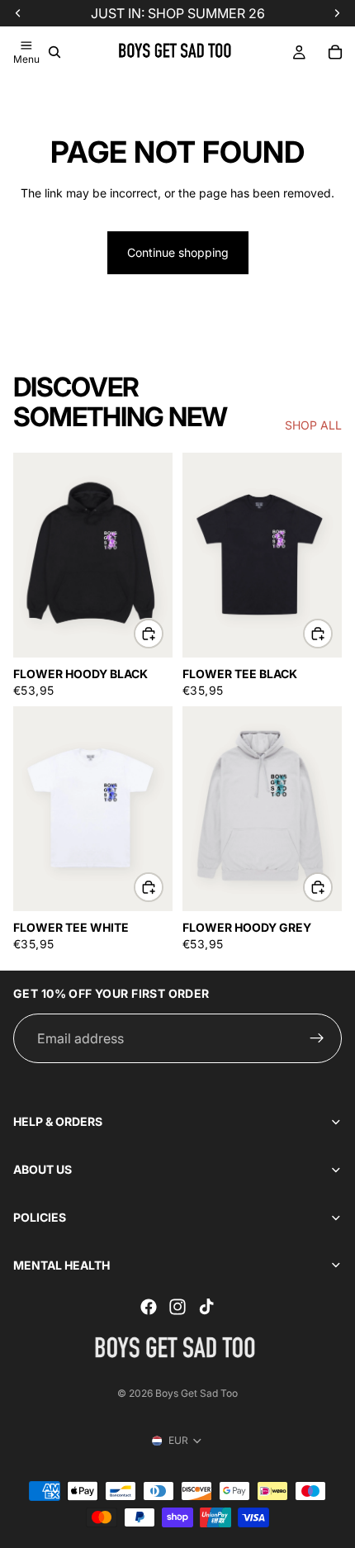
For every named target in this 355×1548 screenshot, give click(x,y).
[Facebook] (149, 1307)
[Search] (54, 52)
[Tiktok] (206, 1307)
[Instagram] (177, 1307)
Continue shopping (178, 252)
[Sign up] (317, 1038)
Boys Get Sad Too (196, 1393)
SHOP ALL (313, 425)
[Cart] (335, 52)
